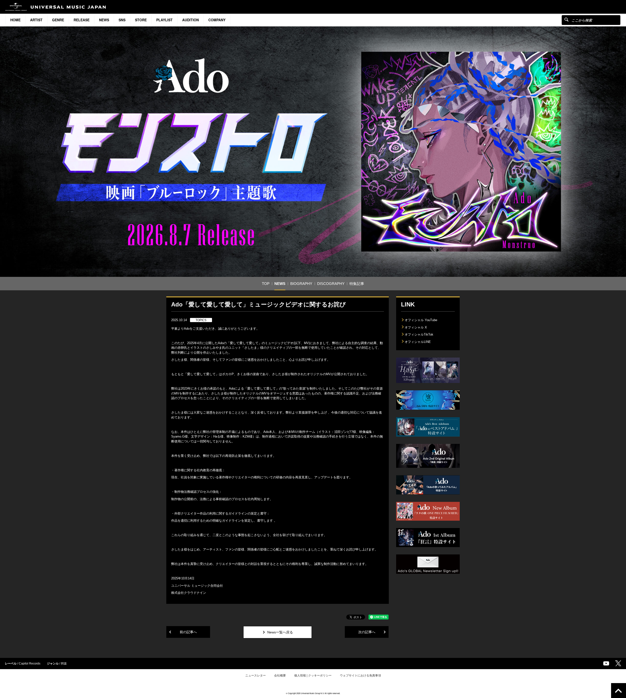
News (104, 19)
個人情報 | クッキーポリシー (313, 675)
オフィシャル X (416, 327)
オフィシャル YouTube (421, 320)
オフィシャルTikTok (419, 334)
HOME (15, 19)
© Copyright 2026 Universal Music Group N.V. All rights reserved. (313, 693)
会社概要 (280, 675)
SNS (122, 19)
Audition (190, 19)
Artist (36, 19)
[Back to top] (618, 690)
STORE (141, 19)
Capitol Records (29, 663)
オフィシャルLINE (418, 342)
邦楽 (64, 663)
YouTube (606, 663)
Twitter (618, 663)
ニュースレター (255, 675)
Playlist (164, 19)
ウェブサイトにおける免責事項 (360, 675)
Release (81, 19)
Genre (58, 19)
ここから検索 (566, 19)
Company (216, 19)
